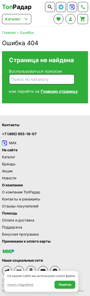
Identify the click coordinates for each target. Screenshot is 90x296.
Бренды (9, 164)
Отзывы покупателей (20, 206)
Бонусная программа (20, 234)
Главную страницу (59, 91)
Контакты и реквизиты (21, 199)
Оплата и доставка (18, 220)
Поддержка (12, 227)
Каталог (8, 157)
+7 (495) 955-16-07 (19, 134)
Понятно (64, 284)
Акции (7, 171)
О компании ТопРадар (21, 192)
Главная (9, 32)
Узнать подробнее (20, 284)
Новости (9, 178)
